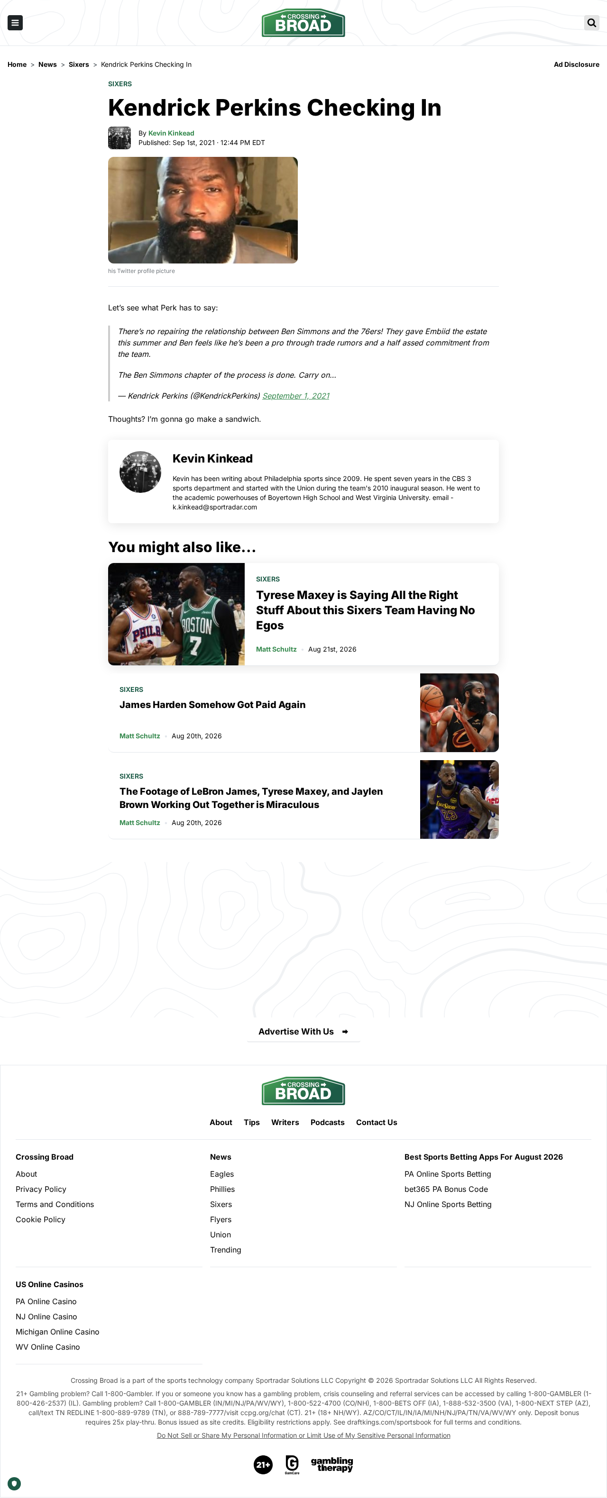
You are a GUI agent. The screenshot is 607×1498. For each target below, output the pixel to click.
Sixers (120, 84)
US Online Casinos (49, 1284)
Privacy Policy (41, 1189)
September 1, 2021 (295, 395)
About (221, 1122)
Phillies (222, 1189)
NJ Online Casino (46, 1316)
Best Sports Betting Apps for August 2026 (484, 1157)
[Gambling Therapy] (332, 1465)
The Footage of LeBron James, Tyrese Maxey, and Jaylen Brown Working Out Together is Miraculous (251, 798)
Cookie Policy (40, 1219)
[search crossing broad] (591, 22)
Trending (225, 1249)
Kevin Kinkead (171, 133)
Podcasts (328, 1122)
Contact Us (376, 1122)
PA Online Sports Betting (448, 1174)
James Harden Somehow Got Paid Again (213, 704)
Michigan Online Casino (58, 1331)
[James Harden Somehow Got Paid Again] (459, 712)
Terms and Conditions (55, 1204)
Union (220, 1234)
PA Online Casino (46, 1301)
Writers (285, 1122)
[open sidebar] (15, 22)
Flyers (220, 1219)
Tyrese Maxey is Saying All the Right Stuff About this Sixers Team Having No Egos (365, 610)
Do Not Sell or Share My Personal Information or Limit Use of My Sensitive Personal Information (304, 1435)
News (220, 1157)
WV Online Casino (48, 1347)
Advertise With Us (296, 1031)
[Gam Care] (292, 1464)
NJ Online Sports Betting (448, 1204)
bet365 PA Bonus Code (446, 1189)
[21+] (264, 1464)
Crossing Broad (45, 1157)
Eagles (222, 1174)
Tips (252, 1122)
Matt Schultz (276, 649)
